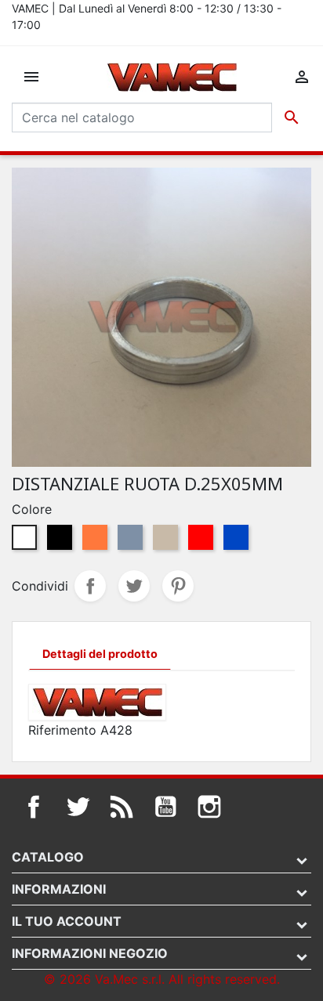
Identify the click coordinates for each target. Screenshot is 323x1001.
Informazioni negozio (90, 953)
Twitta (134, 586)
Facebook (33, 806)
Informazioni (59, 889)
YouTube (165, 806)
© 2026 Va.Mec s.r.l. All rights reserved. (162, 979)
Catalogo (48, 857)
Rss (121, 806)
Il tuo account (67, 921)
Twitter (77, 806)
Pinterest (178, 586)
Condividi (90, 586)
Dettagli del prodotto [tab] (100, 653)
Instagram (209, 806)
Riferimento (62, 730)
